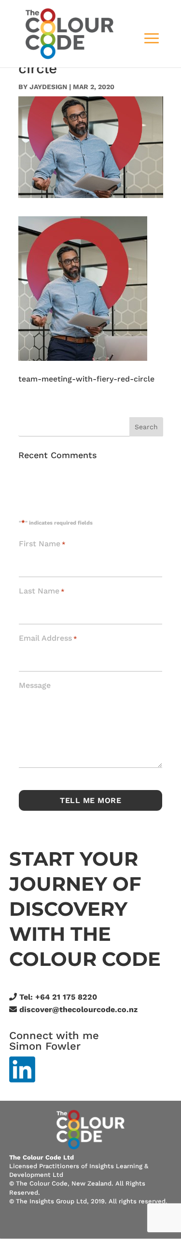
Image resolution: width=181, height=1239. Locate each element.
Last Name (42, 590)
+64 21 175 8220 (66, 997)
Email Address (48, 638)
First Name (42, 543)
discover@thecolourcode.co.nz (78, 1009)
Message (35, 685)
